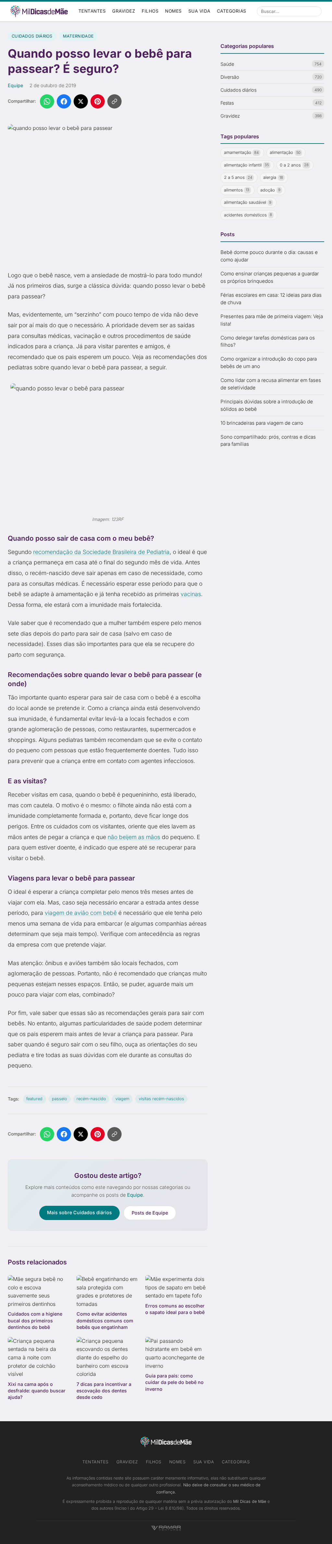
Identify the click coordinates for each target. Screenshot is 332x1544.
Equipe (15, 85)
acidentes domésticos (248, 215)
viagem (122, 1098)
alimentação (285, 152)
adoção (270, 190)
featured (34, 1098)
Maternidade (78, 36)
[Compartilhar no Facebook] (64, 101)
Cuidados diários (32, 36)
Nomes (173, 11)
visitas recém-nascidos (161, 1098)
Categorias (231, 11)
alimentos (237, 190)
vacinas (191, 594)
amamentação (241, 152)
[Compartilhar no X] (81, 101)
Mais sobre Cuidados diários (79, 1212)
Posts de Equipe (150, 1213)
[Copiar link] (114, 101)
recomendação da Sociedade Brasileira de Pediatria (101, 551)
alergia (273, 177)
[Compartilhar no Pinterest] (97, 101)
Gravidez (123, 11)
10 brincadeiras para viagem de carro (261, 423)
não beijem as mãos (134, 837)
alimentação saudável (248, 202)
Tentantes (92, 11)
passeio (59, 1098)
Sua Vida (199, 11)
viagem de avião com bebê (81, 912)
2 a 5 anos (238, 177)
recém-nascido (91, 1098)
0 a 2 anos (294, 165)
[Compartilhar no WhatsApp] (47, 101)
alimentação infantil (246, 165)
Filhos (150, 11)
